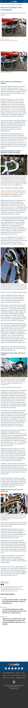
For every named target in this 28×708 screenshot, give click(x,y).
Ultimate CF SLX (16, 442)
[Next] (25, 59)
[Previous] (3, 59)
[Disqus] (14, 645)
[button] (14, 62)
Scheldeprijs (17, 99)
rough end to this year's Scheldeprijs (11, 192)
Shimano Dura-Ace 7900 (12, 109)
